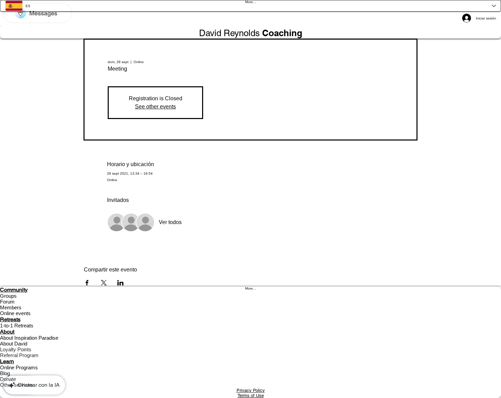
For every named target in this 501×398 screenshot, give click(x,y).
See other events (155, 106)
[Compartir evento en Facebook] (87, 282)
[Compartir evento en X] (104, 282)
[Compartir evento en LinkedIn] (120, 282)
